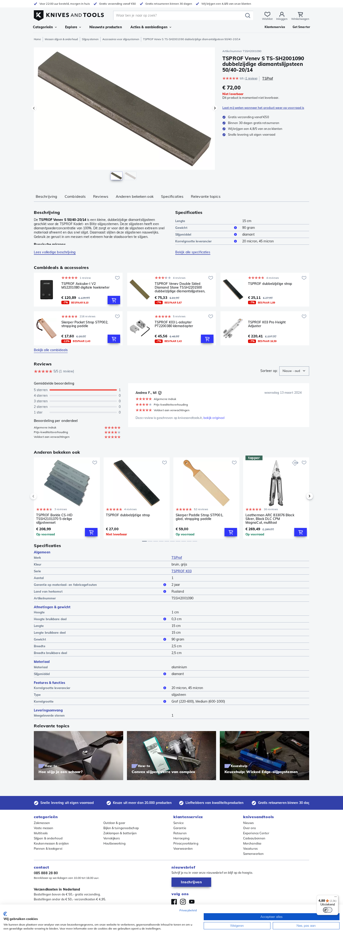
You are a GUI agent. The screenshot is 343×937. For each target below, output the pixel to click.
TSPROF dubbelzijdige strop (270, 284)
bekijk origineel (214, 418)
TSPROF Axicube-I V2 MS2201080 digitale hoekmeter (85, 286)
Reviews (100, 196)
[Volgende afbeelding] (215, 108)
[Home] (69, 14)
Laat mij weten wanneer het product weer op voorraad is (263, 108)
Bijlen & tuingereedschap (121, 828)
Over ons (249, 828)
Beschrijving (46, 196)
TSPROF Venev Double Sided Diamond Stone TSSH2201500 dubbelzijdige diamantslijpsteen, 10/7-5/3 (180, 287)
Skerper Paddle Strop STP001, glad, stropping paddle (199, 517)
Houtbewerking (114, 843)
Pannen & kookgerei (48, 848)
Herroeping (181, 838)
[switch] (327, 910)
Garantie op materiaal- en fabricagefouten (65, 585)
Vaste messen (43, 828)
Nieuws (248, 823)
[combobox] (294, 371)
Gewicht (181, 228)
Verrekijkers (111, 838)
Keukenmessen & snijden (51, 843)
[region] (124, 114)
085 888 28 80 (46, 873)
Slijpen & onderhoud (48, 838)
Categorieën (43, 27)
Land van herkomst (48, 591)
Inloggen (281, 19)
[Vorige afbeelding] (34, 108)
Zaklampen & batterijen (120, 833)
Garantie (179, 828)
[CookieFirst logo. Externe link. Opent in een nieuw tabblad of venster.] (5, 914)
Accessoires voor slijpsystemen (120, 39)
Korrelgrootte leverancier (193, 241)
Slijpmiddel (183, 234)
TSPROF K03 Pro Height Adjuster (267, 324)
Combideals (75, 196)
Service (178, 823)
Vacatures (250, 848)
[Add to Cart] (114, 300)
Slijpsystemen (90, 39)
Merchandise (252, 843)
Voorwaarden (183, 848)
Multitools (41, 833)
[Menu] (335, 898)
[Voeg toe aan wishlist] (117, 278)
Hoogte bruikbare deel (50, 619)
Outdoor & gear (114, 823)
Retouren (180, 833)
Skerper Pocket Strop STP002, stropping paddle (84, 324)
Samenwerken (253, 854)
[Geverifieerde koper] (160, 393)
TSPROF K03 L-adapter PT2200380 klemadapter (174, 324)
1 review (251, 78)
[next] (301, 496)
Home (37, 39)
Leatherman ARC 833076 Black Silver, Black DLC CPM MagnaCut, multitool (269, 518)
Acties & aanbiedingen (149, 27)
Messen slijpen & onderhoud (61, 39)
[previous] (41, 496)
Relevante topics (205, 196)
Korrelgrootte (43, 701)
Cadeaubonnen (254, 838)
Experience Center (256, 833)
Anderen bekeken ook (135, 196)
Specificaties (172, 196)
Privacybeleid (188, 910)
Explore (71, 27)
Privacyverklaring (185, 843)
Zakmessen (42, 823)
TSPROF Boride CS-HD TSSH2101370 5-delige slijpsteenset (54, 518)
